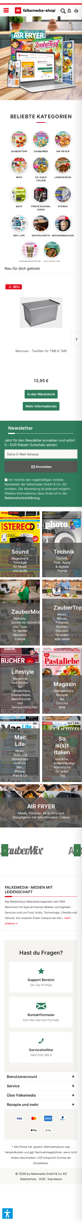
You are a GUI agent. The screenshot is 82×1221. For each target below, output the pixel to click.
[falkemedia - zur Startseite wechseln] (35, 10)
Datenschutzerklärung (22, 498)
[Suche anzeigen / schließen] (63, 10)
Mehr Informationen (41, 406)
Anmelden (44, 467)
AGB (42, 1179)
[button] (7, 1213)
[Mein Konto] (69, 10)
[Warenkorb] (77, 10)
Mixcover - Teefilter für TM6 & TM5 (41, 351)
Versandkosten (14, 1152)
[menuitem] (6, 10)
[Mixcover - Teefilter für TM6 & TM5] (41, 312)
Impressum (55, 1179)
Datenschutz (28, 1179)
